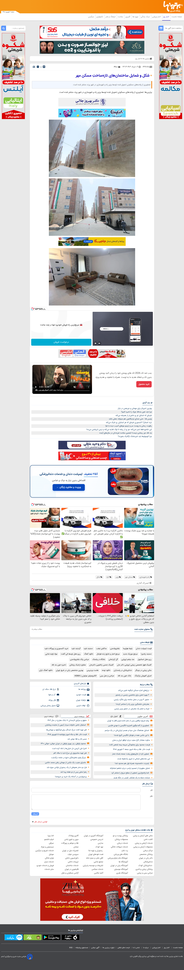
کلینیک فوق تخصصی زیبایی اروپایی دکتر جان (134, 665)
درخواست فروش (61, 342)
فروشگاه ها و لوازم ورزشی (118, 858)
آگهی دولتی (95, 947)
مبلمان (75, 847)
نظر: (151, 796)
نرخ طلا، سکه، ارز (49, 689)
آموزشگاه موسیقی (121, 869)
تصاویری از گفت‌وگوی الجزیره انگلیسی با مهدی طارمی (128, 725)
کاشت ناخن (148, 839)
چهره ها (136, 16)
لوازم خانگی (49, 858)
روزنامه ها (82, 689)
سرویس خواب (73, 854)
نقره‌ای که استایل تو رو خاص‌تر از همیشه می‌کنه (134, 415)
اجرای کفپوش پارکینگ (143, 675)
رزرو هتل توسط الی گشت (70, 654)
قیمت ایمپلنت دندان (144, 648)
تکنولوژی (100, 16)
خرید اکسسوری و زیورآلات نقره (56, 648)
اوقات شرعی (81, 705)
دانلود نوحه (106, 670)
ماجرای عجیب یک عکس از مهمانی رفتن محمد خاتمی (65, 762)
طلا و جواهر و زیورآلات (69, 843)
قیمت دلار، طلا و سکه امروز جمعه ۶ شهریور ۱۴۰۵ (131, 749)
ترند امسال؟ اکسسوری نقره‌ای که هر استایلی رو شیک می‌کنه (129, 422)
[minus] (38, 67)
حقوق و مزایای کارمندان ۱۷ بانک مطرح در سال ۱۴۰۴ (67, 720)
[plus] (44, 66)
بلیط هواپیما (127, 648)
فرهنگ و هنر (111, 16)
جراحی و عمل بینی (107, 675)
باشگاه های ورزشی (121, 854)
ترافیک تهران (81, 700)
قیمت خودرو (81, 694)
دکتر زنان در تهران (146, 858)
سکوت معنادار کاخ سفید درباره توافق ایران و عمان (131, 740)
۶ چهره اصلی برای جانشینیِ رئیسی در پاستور (132, 695)
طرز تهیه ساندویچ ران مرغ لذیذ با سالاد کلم (70, 753)
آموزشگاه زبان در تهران (119, 865)
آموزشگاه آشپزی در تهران (93, 835)
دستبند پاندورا (146, 654)
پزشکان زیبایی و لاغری (144, 869)
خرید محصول (144, 384)
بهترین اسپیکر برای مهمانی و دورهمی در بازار (135, 408)
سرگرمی (91, 16)
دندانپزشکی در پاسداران (123, 670)
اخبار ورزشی (156, 16)
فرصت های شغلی (123, 947)
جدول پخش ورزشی (48, 705)
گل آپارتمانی (113, 659)
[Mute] (99, 343)
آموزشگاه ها (123, 861)
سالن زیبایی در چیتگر (143, 670)
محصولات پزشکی (121, 839)
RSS (70, 947)
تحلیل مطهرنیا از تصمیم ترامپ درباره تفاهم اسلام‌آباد (130, 768)
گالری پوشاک (73, 835)
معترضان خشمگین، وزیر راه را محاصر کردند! (132, 704)
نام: (151, 790)
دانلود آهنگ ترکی (45, 670)
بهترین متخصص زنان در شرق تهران (69, 670)
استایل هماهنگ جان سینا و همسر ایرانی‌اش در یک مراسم (127, 730)
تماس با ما (136, 947)
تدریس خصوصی (96, 839)
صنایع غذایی (98, 861)
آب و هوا (52, 694)
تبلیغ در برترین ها (108, 947)
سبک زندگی (145, 16)
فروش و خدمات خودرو (45, 865)
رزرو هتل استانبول (145, 659)
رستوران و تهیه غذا (95, 850)
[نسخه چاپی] (34, 67)
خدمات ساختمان (72, 865)
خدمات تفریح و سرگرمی (44, 850)
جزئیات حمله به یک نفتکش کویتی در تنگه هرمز (132, 777)
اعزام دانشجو (49, 839)
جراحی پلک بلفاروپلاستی (79, 659)
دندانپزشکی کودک (145, 865)
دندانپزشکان (148, 861)
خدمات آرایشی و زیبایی (144, 843)
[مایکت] (14, 937)
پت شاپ (124, 850)
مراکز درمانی (148, 850)
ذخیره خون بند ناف (58, 665)
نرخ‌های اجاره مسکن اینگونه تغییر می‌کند (133, 690)
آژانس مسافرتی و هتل (69, 873)
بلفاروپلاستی (115, 648)
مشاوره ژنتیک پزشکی (77, 665)
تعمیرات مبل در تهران (70, 850)
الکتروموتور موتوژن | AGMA (85, 675)
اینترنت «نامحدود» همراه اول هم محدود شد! (132, 763)
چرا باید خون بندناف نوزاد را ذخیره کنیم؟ (136, 411)
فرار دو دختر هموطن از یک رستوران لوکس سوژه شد (67, 767)
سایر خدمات (49, 869)
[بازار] (33, 937)
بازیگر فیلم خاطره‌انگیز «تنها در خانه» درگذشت (68, 757)
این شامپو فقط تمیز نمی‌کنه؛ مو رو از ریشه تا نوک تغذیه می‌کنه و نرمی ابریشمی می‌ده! (119, 429)
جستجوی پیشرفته (81, 947)
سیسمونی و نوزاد (47, 847)
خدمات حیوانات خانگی (119, 847)
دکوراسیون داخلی (71, 858)
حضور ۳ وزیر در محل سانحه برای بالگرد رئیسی (131, 699)
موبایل (51, 854)
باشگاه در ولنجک (98, 659)
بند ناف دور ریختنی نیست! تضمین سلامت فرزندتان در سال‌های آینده (125, 433)
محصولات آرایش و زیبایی (143, 847)
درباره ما (146, 947)
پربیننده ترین (79, 716)
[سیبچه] (70, 937)
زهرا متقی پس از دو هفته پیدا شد (73, 772)
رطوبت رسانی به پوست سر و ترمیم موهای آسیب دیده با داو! (128, 426)
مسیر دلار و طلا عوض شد (77, 739)
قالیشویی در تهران (71, 869)
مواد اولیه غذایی (51, 654)
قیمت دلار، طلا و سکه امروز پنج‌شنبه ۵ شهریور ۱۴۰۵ (67, 734)
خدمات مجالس (97, 869)
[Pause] (95, 343)
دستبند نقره (88, 648)
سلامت (120, 16)
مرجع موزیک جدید (130, 654)
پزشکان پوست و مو (120, 835)
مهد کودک (99, 847)
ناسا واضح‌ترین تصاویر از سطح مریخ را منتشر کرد (130, 772)
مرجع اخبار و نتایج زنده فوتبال (108, 654)
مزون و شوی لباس (71, 839)
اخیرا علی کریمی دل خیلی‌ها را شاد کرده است (69, 748)
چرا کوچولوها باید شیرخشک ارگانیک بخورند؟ (135, 436)
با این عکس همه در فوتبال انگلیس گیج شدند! (131, 735)
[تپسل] (32, 309)
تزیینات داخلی (73, 861)
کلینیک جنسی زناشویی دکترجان (101, 665)
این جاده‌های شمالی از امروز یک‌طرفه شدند (133, 758)
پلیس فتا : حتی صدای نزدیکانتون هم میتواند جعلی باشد (130, 419)
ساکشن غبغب (101, 648)
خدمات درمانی (122, 843)
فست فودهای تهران (95, 854)
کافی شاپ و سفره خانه (94, 858)
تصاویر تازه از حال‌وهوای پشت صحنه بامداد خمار (130, 754)
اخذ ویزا (51, 835)
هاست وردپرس (92, 670)
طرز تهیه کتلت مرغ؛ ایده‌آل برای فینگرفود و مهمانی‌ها (66, 729)
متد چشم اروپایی (127, 659)
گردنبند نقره (76, 648)
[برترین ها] (172, 6)
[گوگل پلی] (52, 937)
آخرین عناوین (142, 716)
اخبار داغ (114, 716)
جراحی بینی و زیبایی (145, 873)
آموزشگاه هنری (122, 873)
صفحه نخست (176, 16)
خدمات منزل (49, 861)
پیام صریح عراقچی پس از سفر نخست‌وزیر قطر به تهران (128, 720)
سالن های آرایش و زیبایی (143, 835)
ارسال (35, 814)
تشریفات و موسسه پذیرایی (93, 865)
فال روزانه (52, 700)
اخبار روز (166, 16)
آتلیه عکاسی (98, 873)
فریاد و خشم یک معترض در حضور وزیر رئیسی (131, 708)
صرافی (51, 843)
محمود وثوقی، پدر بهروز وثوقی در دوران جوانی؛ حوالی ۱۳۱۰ (63, 743)
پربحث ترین (48, 716)
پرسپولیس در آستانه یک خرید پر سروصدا (71, 776)
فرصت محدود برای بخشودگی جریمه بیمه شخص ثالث (129, 744)
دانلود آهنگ (88, 654)
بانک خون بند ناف (124, 675)
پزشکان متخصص (146, 854)
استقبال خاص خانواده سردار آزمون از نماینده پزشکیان (65, 725)
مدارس (100, 843)
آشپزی (128, 16)
